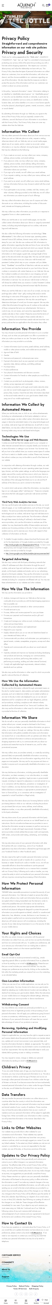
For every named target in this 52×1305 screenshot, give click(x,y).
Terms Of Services (20, 1289)
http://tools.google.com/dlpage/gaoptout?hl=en (22, 545)
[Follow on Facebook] (16, 1294)
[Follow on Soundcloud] (31, 1294)
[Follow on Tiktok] (35, 1294)
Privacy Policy (12, 1286)
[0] (47, 5)
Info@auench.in (32, 963)
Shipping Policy (37, 1286)
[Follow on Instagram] (26, 1294)
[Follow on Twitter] (21, 1294)
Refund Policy (24, 1286)
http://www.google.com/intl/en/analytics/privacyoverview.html (27, 553)
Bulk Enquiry (34, 1289)
